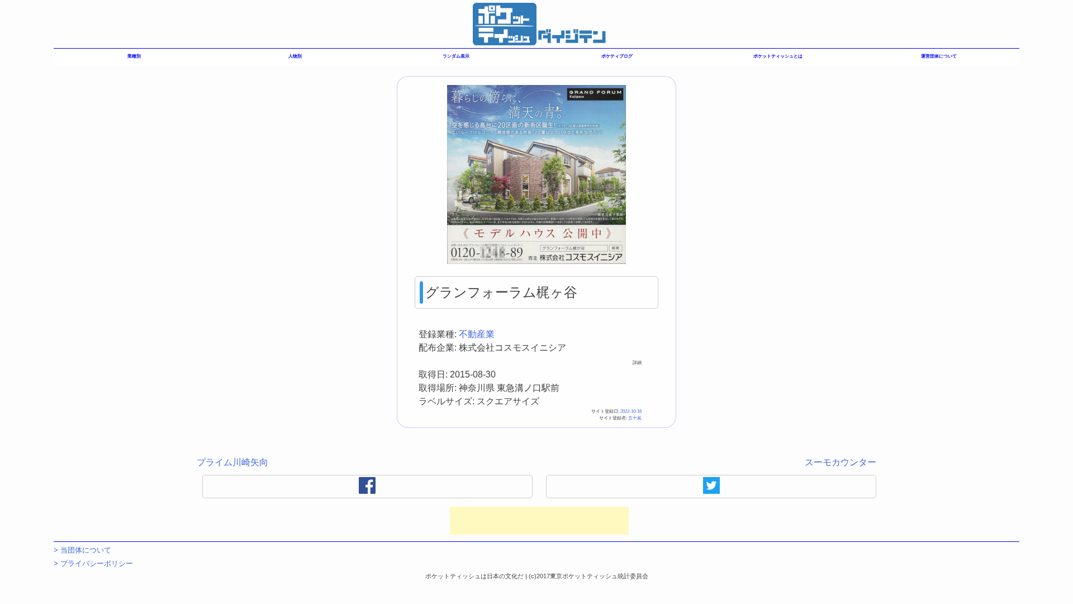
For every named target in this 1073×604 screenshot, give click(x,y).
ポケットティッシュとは (778, 56)
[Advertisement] (539, 521)
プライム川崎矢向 (232, 462)
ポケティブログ (617, 56)
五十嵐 (635, 418)
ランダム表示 (456, 56)
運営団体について (939, 56)
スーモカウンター (840, 462)
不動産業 (477, 334)
